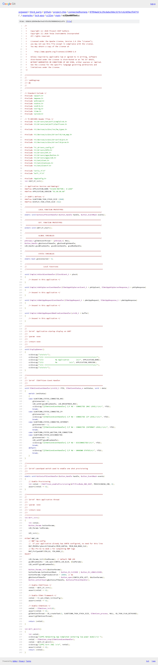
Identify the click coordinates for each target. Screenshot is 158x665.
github (47, 11)
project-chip (59, 11)
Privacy (21, 661)
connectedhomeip (78, 11)
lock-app (39, 15)
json (154, 661)
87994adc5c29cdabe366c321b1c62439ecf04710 (114, 11)
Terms (28, 661)
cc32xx (49, 15)
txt (147, 661)
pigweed (23, 11)
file (69, 21)
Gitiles (14, 661)
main (57, 15)
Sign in (153, 4)
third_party (36, 11)
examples (28, 15)
